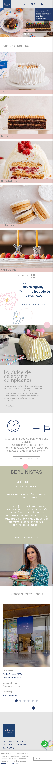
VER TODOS (23, 275)
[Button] (42, 4)
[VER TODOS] (31, 276)
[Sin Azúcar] (26, 162)
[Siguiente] (46, 653)
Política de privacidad (9, 763)
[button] (25, 4)
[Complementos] (26, 251)
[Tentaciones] (26, 206)
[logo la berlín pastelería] (7, 4)
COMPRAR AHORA (27, 30)
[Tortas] (26, 73)
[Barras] (26, 117)
